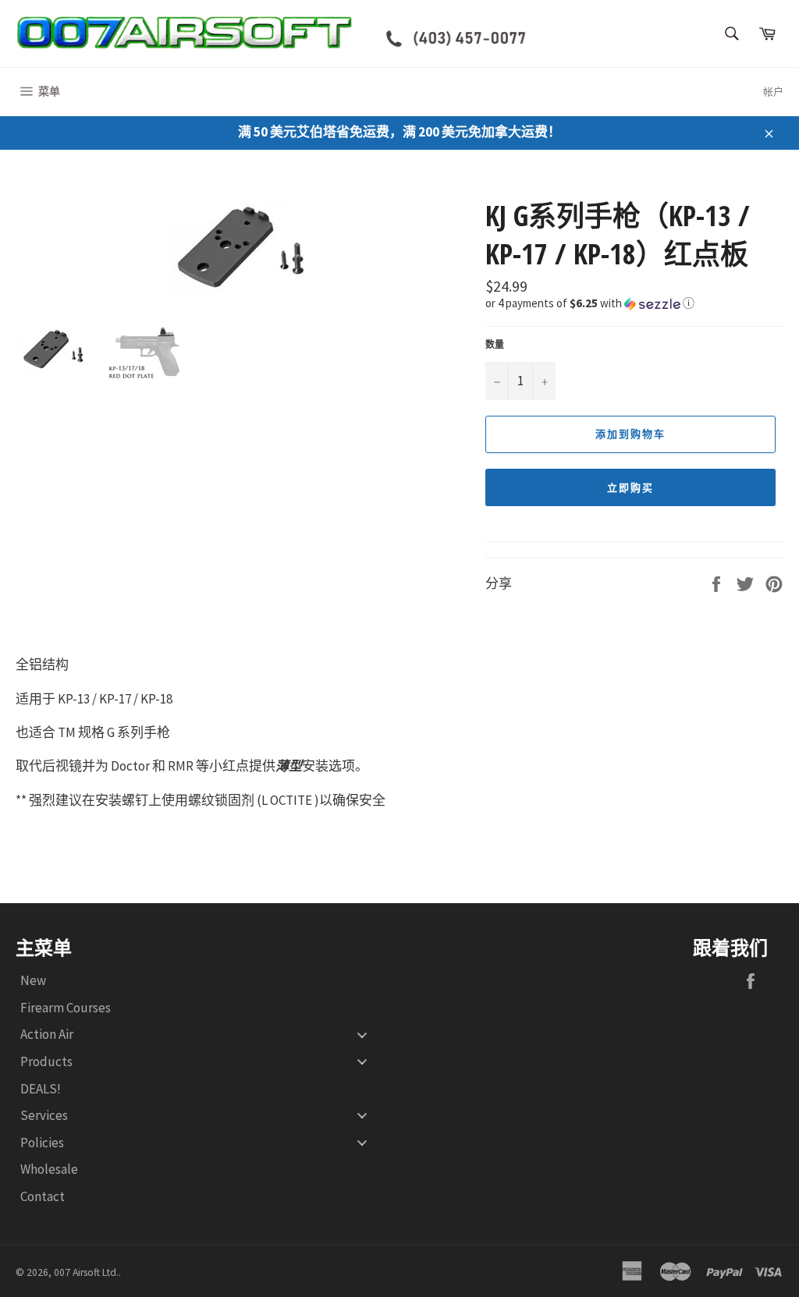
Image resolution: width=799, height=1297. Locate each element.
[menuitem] (200, 980)
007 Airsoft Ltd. (86, 1272)
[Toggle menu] (362, 1034)
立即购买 (630, 487)
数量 (494, 344)
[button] (634, 302)
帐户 (773, 91)
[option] (243, 249)
